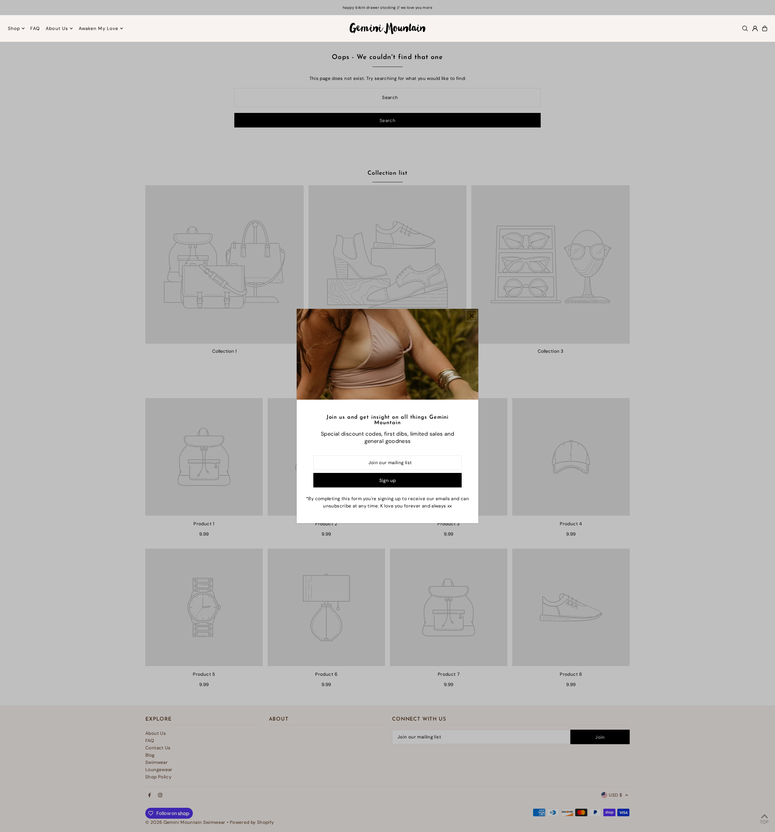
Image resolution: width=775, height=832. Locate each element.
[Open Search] (745, 28)
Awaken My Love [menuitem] (99, 28)
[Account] (755, 28)
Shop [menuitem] (14, 28)
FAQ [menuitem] (35, 28)
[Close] (471, 315)
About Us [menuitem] (57, 28)
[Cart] (764, 28)
